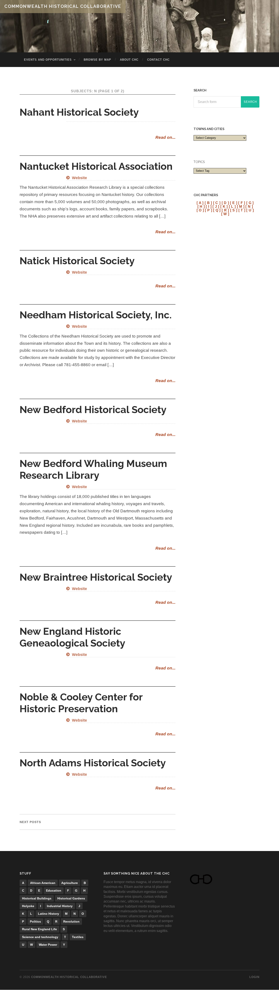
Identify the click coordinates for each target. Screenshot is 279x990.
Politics (35, 921)
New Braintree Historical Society (96, 577)
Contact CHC (158, 59)
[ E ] (233, 203)
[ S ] (233, 210)
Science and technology (40, 937)
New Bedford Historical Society (93, 409)
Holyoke (28, 906)
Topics (199, 162)
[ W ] (225, 214)
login (254, 977)
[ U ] (250, 210)
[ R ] (225, 210)
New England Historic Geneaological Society (72, 637)
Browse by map (97, 59)
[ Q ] (217, 210)
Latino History (48, 913)
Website (79, 178)
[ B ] (208, 203)
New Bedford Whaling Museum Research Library (93, 469)
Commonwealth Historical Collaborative (62, 6)
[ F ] (241, 203)
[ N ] (249, 206)
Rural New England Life (39, 929)
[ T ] (241, 210)
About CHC (129, 59)
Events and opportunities (48, 59)
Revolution (71, 921)
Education (53, 890)
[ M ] (241, 206)
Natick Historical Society (77, 261)
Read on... (165, 137)
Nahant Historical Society (79, 112)
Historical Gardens (71, 898)
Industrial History (60, 906)
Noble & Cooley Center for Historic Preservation (81, 703)
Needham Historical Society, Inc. (96, 315)
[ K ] (224, 206)
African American (42, 883)
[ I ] (208, 206)
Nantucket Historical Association (96, 166)
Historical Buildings (36, 898)
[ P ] (208, 210)
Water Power (48, 944)
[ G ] (250, 203)
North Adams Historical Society (93, 763)
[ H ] (201, 206)
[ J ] (216, 206)
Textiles (77, 937)
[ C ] (217, 203)
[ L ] (232, 206)
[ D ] (225, 203)
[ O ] (200, 210)
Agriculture (69, 883)
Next (30, 822)
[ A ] (200, 203)
